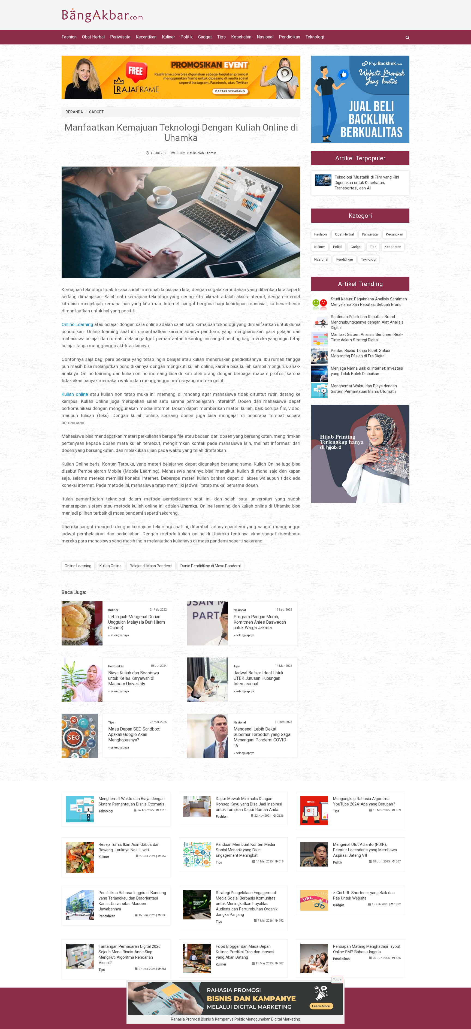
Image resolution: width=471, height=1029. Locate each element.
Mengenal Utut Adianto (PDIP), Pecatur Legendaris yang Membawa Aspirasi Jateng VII (365, 850)
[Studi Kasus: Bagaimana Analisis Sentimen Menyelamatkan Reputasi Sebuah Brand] (323, 304)
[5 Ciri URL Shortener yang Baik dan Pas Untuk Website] (322, 900)
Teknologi (315, 37)
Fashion (69, 37)
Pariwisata (120, 37)
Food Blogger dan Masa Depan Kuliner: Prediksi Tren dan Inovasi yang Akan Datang (245, 952)
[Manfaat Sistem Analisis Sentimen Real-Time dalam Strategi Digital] (323, 339)
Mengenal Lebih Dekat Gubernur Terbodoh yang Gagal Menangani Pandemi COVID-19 (262, 737)
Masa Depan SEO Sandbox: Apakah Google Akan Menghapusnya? (134, 734)
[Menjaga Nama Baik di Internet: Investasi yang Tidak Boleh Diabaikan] (323, 373)
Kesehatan (241, 37)
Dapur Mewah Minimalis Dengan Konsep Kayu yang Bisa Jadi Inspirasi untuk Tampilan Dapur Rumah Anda (249, 804)
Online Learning (77, 324)
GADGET (96, 112)
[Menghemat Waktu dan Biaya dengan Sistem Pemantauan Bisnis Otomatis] (323, 390)
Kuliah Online (110, 566)
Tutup (337, 980)
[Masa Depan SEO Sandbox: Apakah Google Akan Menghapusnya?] (80, 737)
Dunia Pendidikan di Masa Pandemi (210, 566)
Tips (221, 37)
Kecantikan (146, 37)
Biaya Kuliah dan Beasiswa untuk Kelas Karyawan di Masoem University (133, 678)
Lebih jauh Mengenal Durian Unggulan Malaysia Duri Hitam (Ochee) (136, 622)
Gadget (205, 37)
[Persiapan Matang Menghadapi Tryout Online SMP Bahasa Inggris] (322, 958)
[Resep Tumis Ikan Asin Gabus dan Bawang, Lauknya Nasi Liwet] (88, 857)
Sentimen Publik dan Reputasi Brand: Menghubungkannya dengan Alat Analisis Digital (367, 322)
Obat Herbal (93, 37)
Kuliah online (75, 394)
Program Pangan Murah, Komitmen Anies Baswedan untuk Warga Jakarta (260, 622)
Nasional (265, 37)
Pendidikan (289, 37)
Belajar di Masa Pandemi (151, 566)
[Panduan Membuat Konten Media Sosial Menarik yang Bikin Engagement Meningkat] (205, 854)
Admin (211, 153)
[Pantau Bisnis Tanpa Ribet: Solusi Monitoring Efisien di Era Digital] (323, 356)
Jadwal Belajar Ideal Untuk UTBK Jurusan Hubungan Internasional (258, 678)
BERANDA (74, 112)
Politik (186, 37)
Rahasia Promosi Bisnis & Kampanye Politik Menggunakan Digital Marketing (235, 1019)
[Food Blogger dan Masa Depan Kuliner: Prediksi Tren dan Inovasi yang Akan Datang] (205, 958)
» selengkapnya (118, 635)
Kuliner (168, 37)
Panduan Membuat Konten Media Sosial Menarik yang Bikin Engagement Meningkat (245, 850)
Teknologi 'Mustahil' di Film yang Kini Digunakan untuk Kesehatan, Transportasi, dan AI (367, 183)
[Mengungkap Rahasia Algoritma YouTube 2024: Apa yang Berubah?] (322, 810)
